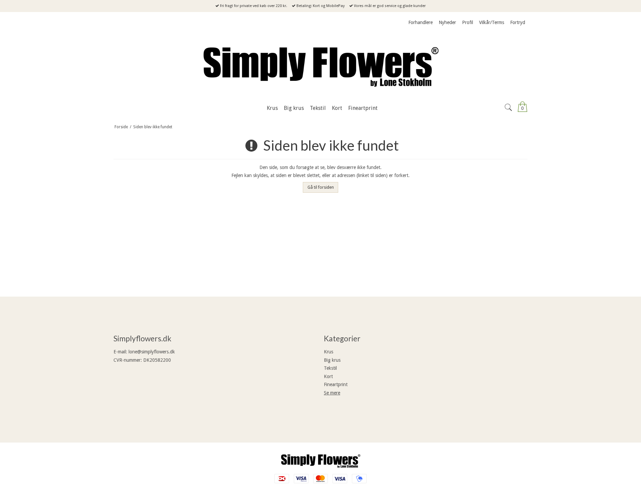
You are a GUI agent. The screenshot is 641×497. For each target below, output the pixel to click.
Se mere (332, 392)
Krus (328, 351)
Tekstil (330, 368)
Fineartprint (336, 384)
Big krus (332, 360)
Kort (328, 376)
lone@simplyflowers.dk (152, 351)
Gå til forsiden (320, 187)
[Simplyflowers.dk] (320, 65)
